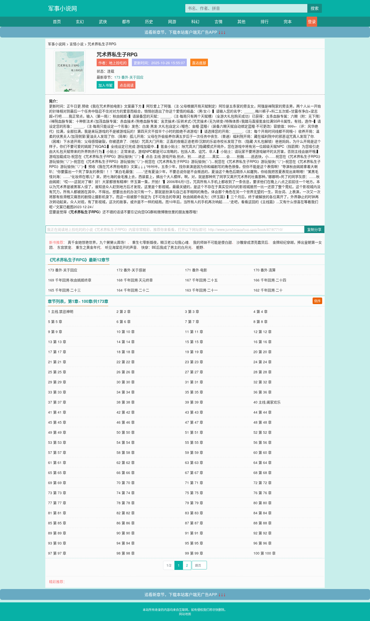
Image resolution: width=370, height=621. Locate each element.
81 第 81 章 (57, 512)
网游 (172, 21)
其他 (241, 21)
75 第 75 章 (194, 492)
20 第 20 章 (262, 351)
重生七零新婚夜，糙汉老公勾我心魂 (160, 242)
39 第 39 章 (194, 402)
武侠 (103, 21)
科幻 (195, 21)
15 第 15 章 (194, 341)
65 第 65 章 (57, 472)
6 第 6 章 (124, 321)
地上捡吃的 (118, 62)
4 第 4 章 (260, 311)
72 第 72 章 (262, 482)
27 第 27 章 (194, 371)
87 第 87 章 (194, 522)
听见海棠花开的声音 (121, 247)
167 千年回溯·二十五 (201, 279)
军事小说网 (62, 8)
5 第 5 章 (55, 321)
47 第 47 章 (194, 422)
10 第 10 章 (126, 331)
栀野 (199, 247)
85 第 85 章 (57, 522)
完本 (288, 21)
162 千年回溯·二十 (268, 290)
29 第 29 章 (57, 381)
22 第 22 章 (126, 361)
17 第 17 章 (57, 351)
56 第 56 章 (262, 442)
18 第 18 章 (126, 351)
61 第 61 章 (57, 462)
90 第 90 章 (126, 532)
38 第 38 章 (126, 402)
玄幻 (80, 21)
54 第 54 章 (126, 442)
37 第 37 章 (57, 402)
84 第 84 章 (262, 512)
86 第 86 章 (126, 522)
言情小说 (76, 43)
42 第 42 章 (126, 412)
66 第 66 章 (126, 472)
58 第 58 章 (126, 452)
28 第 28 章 (262, 371)
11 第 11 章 (194, 331)
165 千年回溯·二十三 (64, 290)
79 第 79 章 (194, 502)
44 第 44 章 (262, 412)
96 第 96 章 (262, 542)
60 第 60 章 (262, 452)
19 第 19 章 (194, 351)
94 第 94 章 (126, 542)
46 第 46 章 (126, 422)
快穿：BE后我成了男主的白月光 (166, 247)
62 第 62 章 (126, 462)
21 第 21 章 (57, 361)
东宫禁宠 (64, 247)
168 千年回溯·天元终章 (135, 279)
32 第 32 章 (262, 381)
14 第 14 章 (126, 341)
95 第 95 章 (194, 542)
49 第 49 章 (57, 432)
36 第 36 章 (262, 391)
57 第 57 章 (57, 452)
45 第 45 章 (57, 422)
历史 (149, 21)
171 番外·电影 (196, 269)
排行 (265, 21)
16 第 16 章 (262, 341)
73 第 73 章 (57, 492)
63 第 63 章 (194, 462)
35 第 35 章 (194, 391)
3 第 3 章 (192, 311)
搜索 (315, 8)
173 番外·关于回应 (128, 77)
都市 (126, 21)
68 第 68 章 (262, 472)
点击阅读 (127, 85)
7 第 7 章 (192, 321)
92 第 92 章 (262, 532)
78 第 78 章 (126, 502)
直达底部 (199, 62)
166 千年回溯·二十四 (269, 279)
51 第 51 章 (194, 432)
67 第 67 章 (194, 472)
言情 (218, 21)
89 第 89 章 (57, 532)
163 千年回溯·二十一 (201, 290)
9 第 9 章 (55, 331)
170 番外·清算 (264, 269)
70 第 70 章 (126, 482)
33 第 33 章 (57, 391)
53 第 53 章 (57, 442)
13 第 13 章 (57, 341)
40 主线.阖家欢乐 (267, 402)
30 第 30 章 (126, 381)
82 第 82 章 (126, 512)
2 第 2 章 (124, 311)
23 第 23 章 (194, 361)
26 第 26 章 (126, 371)
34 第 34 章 (126, 391)
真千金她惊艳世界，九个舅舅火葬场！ (98, 242)
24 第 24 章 (262, 361)
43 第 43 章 (194, 412)
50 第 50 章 (126, 432)
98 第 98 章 (126, 553)
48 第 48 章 (262, 422)
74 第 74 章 (126, 492)
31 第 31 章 (194, 381)
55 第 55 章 (194, 442)
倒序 (317, 300)
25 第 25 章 (57, 371)
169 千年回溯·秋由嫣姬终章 (69, 279)
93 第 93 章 (57, 542)
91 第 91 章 (194, 532)
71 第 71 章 (194, 482)
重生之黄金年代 (88, 247)
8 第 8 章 (260, 321)
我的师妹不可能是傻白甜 (212, 242)
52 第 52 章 (262, 432)
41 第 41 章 (57, 412)
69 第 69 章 (57, 482)
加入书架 (105, 85)
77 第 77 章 (57, 502)
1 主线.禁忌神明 (60, 311)
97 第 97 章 (57, 553)
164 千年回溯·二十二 (133, 290)
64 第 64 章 (262, 462)
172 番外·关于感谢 (131, 269)
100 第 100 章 (264, 553)
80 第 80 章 (262, 502)
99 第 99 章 (194, 553)
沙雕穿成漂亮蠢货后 (252, 242)
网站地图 (185, 614)
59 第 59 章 (194, 452)
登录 (312, 21)
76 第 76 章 (262, 492)
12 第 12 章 (262, 331)
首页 (57, 21)
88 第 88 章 (262, 522)
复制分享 (314, 229)
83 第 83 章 (194, 512)
